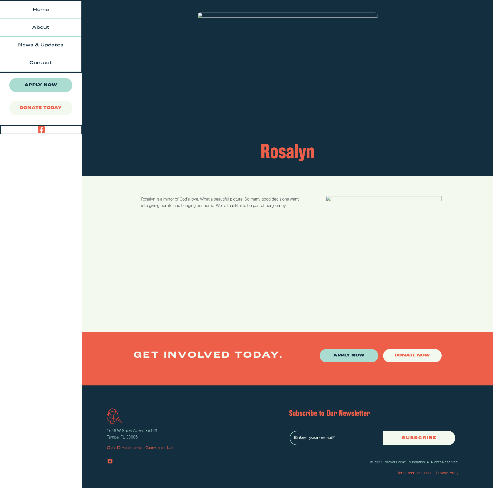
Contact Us (159, 448)
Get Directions (125, 448)
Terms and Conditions (414, 473)
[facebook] (41, 130)
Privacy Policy (447, 473)
